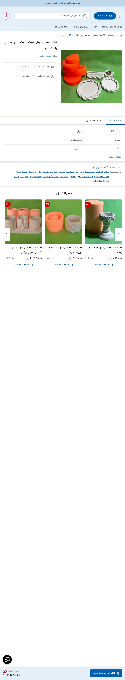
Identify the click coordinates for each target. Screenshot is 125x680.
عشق (106, 172)
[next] (6, 234)
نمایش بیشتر (115, 157)
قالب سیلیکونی (63, 35)
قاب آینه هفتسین (74, 172)
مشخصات (115, 121)
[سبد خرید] (120, 16)
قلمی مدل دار (40, 172)
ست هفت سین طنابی (80, 177)
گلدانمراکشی (100, 181)
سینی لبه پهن (56, 172)
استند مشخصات (94, 172)
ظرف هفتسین (101, 177)
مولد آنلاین (45, 56)
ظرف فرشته (20, 177)
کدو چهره (33, 177)
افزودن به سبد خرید (104, 673)
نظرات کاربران (94, 121)
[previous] (119, 234)
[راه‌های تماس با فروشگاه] (7, 659)
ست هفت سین (24, 172)
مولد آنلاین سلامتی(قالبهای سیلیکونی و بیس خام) (98, 35)
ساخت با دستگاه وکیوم (53, 177)
